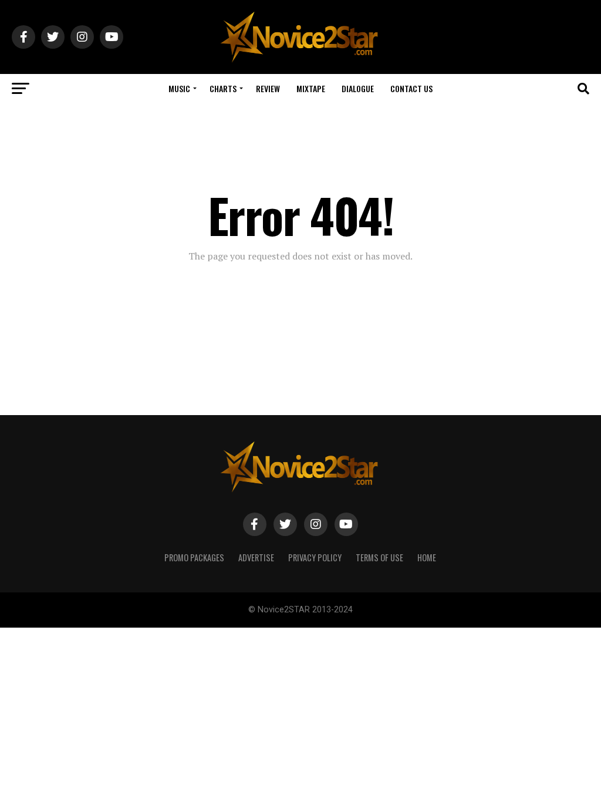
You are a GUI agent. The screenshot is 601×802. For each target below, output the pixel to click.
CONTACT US (411, 88)
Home (426, 557)
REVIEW (268, 88)
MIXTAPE (310, 88)
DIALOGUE (358, 88)
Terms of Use (379, 557)
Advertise (256, 557)
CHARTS (223, 88)
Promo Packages (194, 557)
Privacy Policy (315, 557)
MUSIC (179, 88)
